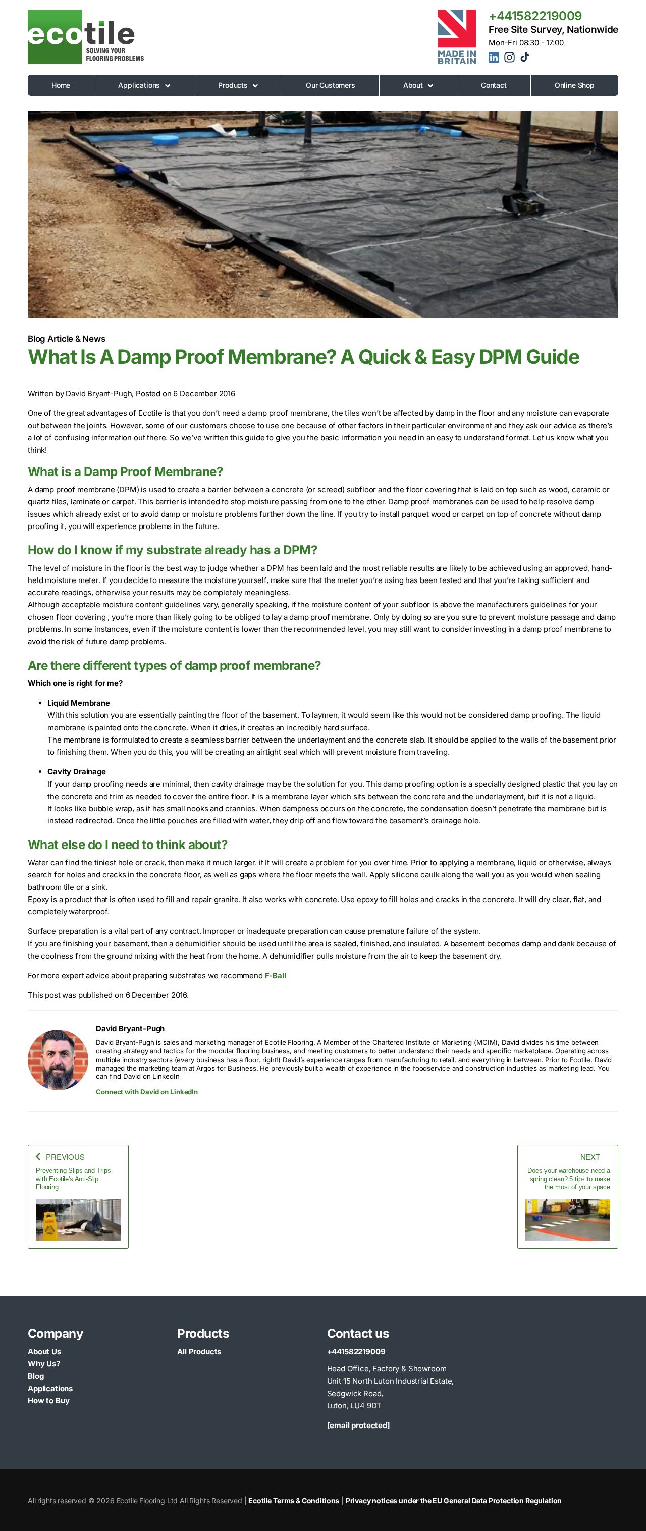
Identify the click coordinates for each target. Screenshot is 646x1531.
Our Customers (330, 85)
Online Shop (575, 85)
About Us (44, 1351)
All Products (199, 1351)
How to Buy (48, 1400)
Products (233, 85)
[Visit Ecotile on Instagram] (510, 61)
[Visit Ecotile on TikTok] (525, 59)
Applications (139, 85)
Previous (65, 1156)
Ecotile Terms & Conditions (293, 1500)
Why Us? (44, 1363)
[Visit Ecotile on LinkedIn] (495, 59)
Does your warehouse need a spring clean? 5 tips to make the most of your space (568, 1179)
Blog (35, 1376)
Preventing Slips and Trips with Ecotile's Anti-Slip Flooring (73, 1179)
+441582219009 (535, 15)
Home (60, 85)
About (413, 85)
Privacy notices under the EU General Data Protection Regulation (454, 1500)
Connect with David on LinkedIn (147, 1092)
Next (590, 1156)
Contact (494, 85)
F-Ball (275, 975)
